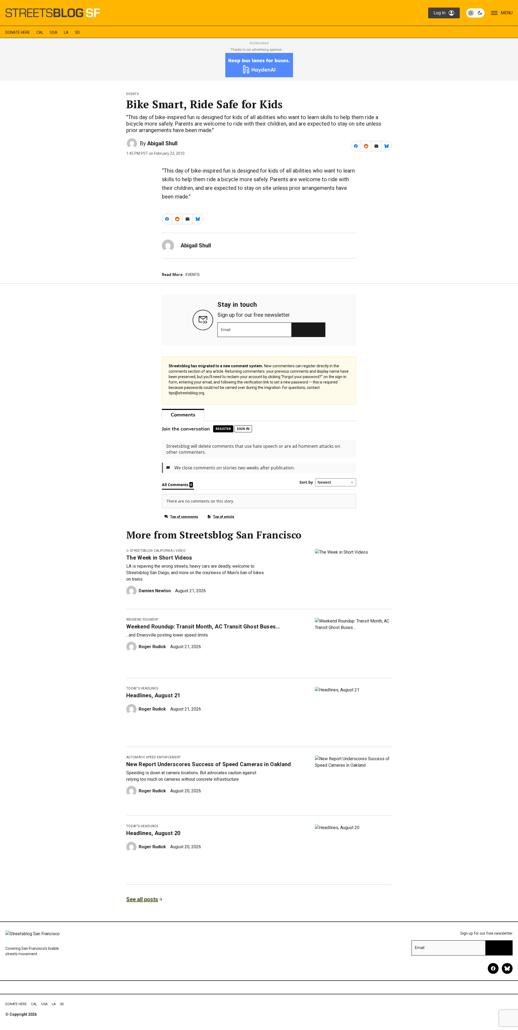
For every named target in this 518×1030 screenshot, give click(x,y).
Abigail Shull (162, 143)
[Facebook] (493, 968)
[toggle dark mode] (475, 13)
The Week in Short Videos (159, 557)
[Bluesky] (507, 968)
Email (225, 330)
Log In (439, 12)
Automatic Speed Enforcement (153, 757)
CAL (39, 32)
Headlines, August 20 (153, 833)
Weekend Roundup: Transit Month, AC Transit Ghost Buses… (203, 626)
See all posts (142, 899)
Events (132, 94)
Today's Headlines (142, 688)
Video (181, 550)
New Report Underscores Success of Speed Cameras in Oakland (208, 764)
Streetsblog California (151, 550)
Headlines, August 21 (153, 695)
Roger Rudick (152, 646)
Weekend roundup (142, 619)
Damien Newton (155, 590)
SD (77, 32)
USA (53, 32)
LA (66, 32)
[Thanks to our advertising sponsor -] (259, 65)
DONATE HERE (17, 32)
